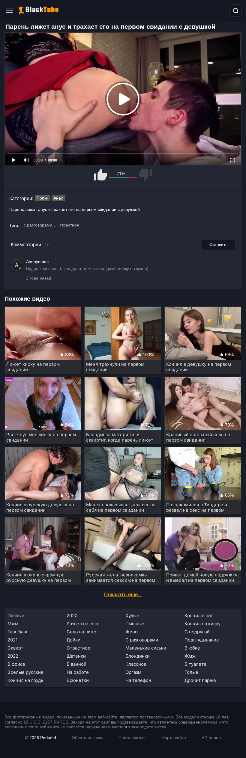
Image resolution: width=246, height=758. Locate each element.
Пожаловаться (132, 737)
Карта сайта (174, 737)
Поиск (236, 10)
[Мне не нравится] (145, 175)
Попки (43, 198)
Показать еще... (123, 594)
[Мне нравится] (101, 175)
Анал (58, 198)
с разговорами (38, 225)
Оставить (218, 244)
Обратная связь (87, 737)
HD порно (211, 737)
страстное (69, 225)
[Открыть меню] (9, 10)
